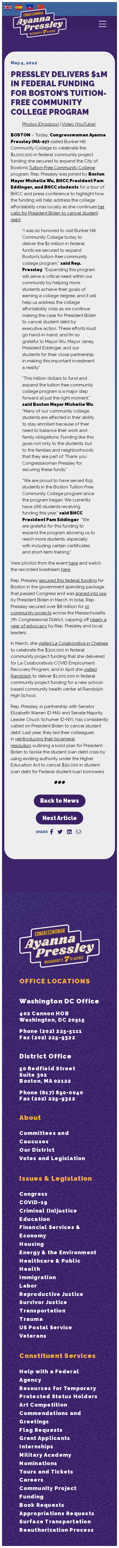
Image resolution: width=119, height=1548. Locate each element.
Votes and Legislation (52, 1158)
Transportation (42, 1311)
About (30, 1117)
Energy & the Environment (57, 1252)
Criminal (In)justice (48, 1211)
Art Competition (43, 1405)
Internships (36, 1446)
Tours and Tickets (46, 1472)
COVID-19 (33, 1202)
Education (34, 1219)
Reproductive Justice (51, 1294)
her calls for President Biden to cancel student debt (58, 213)
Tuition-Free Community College (62, 167)
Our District (37, 1150)
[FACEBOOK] (51, 832)
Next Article (59, 818)
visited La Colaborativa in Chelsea (73, 643)
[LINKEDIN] (69, 832)
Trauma (31, 1319)
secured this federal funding (68, 580)
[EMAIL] (78, 832)
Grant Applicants (44, 1438)
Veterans (33, 1336)
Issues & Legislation (55, 1178)
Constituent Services (57, 1355)
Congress (33, 1194)
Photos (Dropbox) (40, 124)
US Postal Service (45, 1327)
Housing (31, 1244)
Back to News (59, 800)
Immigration (37, 1277)
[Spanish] (19, 7)
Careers (31, 1480)
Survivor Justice (43, 1302)
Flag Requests (41, 1430)
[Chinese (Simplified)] (41, 7)
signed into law (91, 593)
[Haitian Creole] (30, 7)
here (73, 563)
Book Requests (41, 1505)
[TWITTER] (60, 832)
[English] (8, 7)
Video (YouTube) (79, 124)
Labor (28, 1286)
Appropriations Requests (56, 1513)
